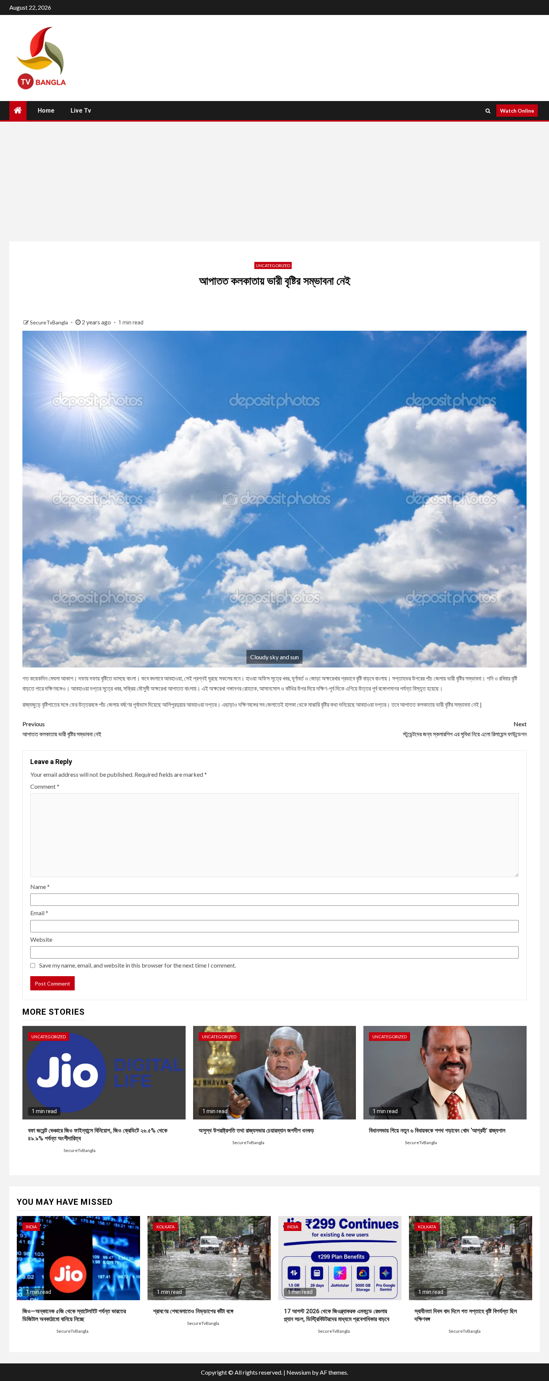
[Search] (488, 111)
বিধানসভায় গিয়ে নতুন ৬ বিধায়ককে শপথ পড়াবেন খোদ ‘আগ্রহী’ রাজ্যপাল (437, 1130)
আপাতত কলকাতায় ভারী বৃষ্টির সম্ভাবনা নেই (61, 728)
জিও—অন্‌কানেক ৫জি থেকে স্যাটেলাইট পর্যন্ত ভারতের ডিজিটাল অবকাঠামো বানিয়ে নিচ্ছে (74, 1315)
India (31, 1226)
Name (40, 886)
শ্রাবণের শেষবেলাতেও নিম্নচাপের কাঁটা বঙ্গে (193, 1311)
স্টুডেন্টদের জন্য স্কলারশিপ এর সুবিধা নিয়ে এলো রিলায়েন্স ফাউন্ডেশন (465, 728)
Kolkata (165, 1226)
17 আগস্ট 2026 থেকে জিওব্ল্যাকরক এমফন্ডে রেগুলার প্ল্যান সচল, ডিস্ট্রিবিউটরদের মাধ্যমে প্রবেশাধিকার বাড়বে (336, 1315)
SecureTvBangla (49, 322)
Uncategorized (273, 265)
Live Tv (81, 110)
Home (46, 110)
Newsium (298, 1372)
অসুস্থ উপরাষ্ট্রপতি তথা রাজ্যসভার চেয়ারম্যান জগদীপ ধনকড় (256, 1130)
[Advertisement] (274, 181)
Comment (44, 786)
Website (41, 939)
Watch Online (517, 110)
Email (39, 912)
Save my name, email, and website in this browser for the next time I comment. (137, 965)
